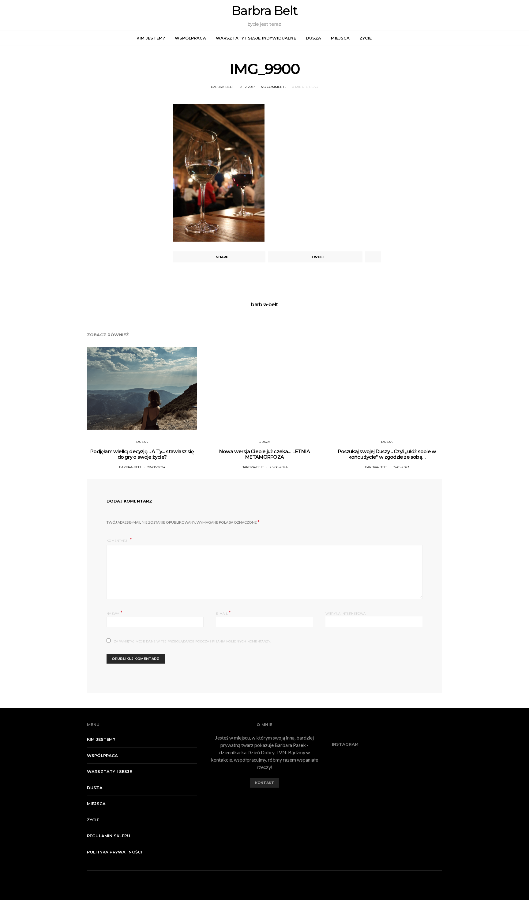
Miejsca (340, 38)
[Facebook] (514, 38)
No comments (273, 87)
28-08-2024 (156, 467)
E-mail (223, 613)
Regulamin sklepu (108, 835)
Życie (366, 38)
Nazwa (114, 613)
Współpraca (190, 38)
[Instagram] (521, 38)
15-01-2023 (401, 467)
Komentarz (118, 541)
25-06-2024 (278, 467)
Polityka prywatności (114, 851)
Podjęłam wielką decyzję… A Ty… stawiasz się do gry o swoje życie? (142, 454)
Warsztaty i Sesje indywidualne (256, 38)
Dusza (313, 38)
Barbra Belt (264, 11)
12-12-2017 (247, 87)
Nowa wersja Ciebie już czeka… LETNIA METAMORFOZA (264, 454)
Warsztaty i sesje (109, 771)
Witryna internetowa (345, 614)
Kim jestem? (151, 38)
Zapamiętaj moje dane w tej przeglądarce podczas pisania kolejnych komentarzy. (192, 641)
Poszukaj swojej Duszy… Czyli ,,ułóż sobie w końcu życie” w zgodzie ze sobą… (387, 454)
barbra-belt (222, 87)
